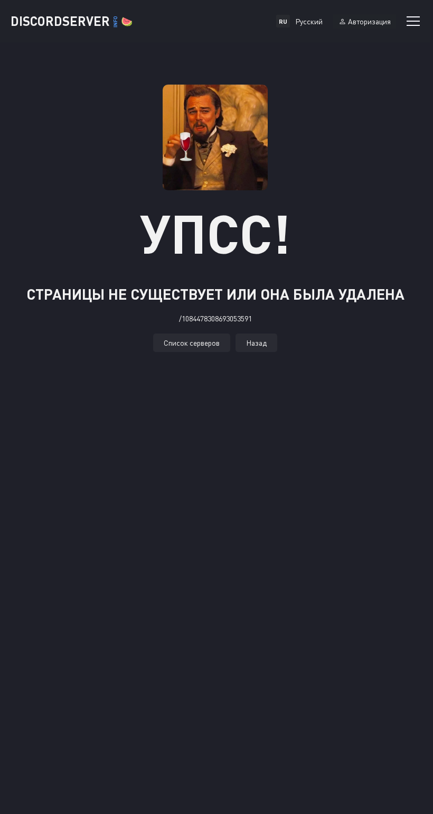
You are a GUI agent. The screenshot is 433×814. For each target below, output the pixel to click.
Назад (256, 342)
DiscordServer (72, 21)
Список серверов (192, 342)
